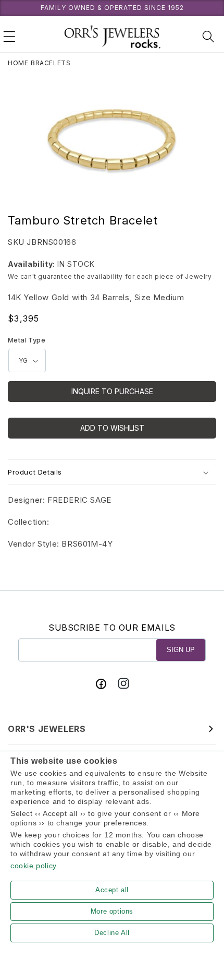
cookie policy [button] (33, 865)
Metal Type (26, 340)
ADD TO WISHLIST (112, 427)
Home (18, 63)
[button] (9, 36)
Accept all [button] (112, 890)
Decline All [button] (112, 933)
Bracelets (50, 63)
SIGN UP (181, 650)
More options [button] (112, 911)
